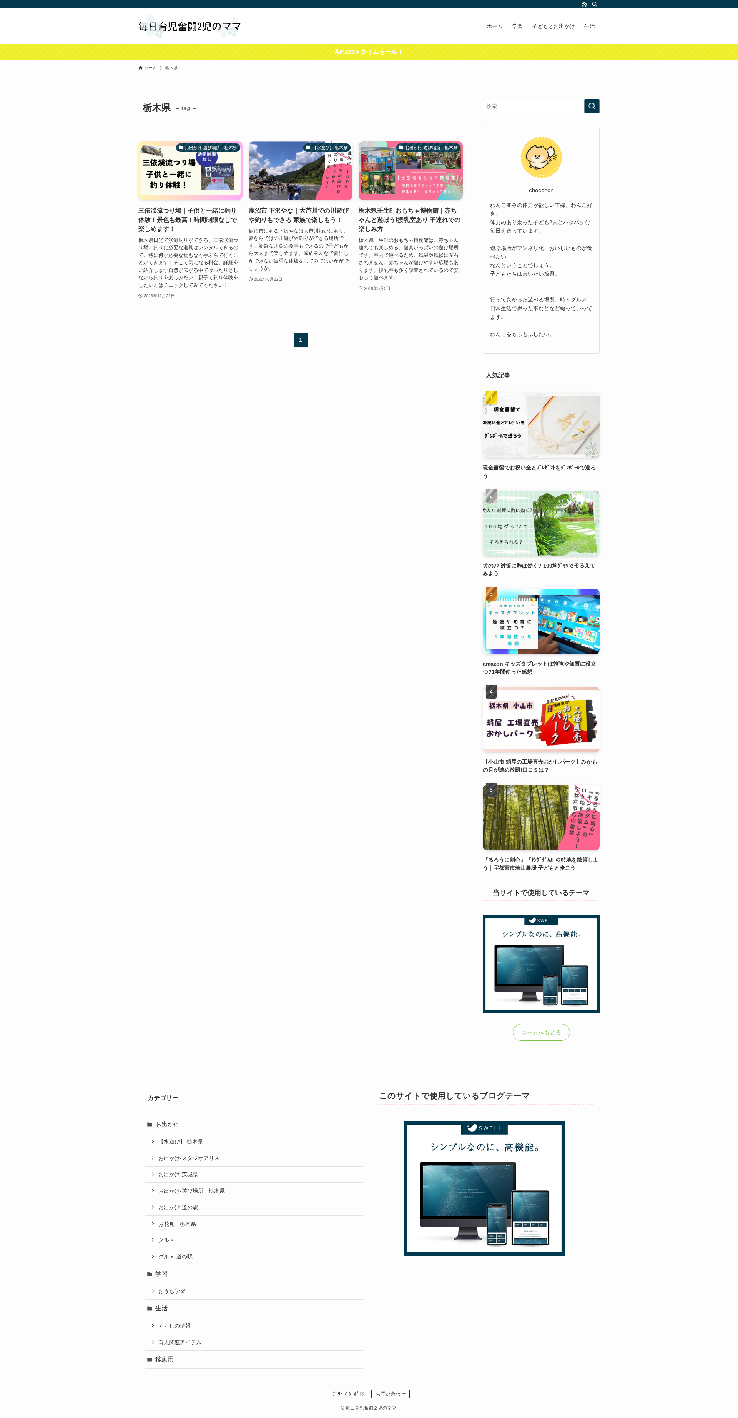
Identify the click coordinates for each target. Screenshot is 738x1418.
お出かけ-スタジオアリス (188, 1158)
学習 (161, 1273)
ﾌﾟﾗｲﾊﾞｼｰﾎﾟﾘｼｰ (349, 1394)
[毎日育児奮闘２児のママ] (189, 26)
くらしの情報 (174, 1326)
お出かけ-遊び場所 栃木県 (191, 1191)
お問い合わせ (391, 1394)
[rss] (585, 4)
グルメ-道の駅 (175, 1256)
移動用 (164, 1359)
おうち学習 (171, 1291)
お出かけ (167, 1124)
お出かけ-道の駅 (178, 1207)
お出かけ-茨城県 (178, 1174)
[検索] (595, 4)
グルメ (166, 1240)
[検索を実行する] (592, 106)
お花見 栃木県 (177, 1224)
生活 (161, 1308)
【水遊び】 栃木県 (180, 1141)
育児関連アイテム (179, 1342)
